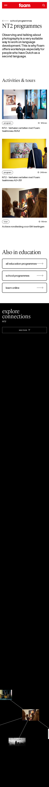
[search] (43, 5)
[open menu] (5, 5)
